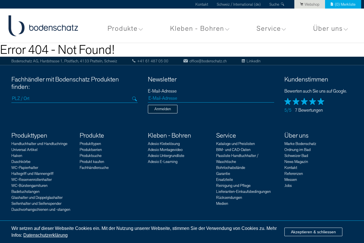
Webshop (312, 4)
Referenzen (293, 173)
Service (269, 28)
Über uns (328, 28)
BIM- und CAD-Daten (233, 149)
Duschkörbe (20, 161)
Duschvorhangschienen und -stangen (40, 209)
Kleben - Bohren (197, 28)
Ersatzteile (224, 179)
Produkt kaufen (92, 161)
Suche (274, 4)
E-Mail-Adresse (162, 91)
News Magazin (296, 161)
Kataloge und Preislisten (235, 143)
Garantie (223, 173)
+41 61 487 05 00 (152, 61)
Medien (222, 203)
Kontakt (201, 4)
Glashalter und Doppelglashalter (37, 197)
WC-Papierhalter (24, 167)
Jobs (288, 185)
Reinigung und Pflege (233, 185)
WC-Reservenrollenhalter (31, 179)
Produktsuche (91, 155)
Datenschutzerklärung (45, 235)
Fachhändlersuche (94, 167)
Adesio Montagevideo (165, 149)
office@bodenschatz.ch (208, 61)
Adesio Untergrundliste (166, 155)
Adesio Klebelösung (164, 143)
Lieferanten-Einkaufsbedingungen (243, 191)
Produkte (122, 28)
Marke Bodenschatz (300, 143)
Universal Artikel (24, 149)
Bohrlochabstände (230, 167)
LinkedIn (253, 61)
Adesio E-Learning (162, 161)
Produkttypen (29, 135)
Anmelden (162, 109)
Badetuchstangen (25, 191)
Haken (16, 155)
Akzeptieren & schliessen (313, 232)
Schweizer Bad (296, 155)
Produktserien (91, 149)
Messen (290, 179)
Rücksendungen (229, 197)
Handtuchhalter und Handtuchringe (39, 143)
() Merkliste (345, 4)
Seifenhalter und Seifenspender (36, 203)
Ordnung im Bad (297, 149)
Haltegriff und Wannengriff (32, 173)
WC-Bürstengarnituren (29, 185)
